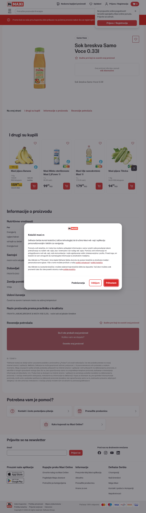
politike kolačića (69, 269)
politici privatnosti (83, 263)
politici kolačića (97, 263)
